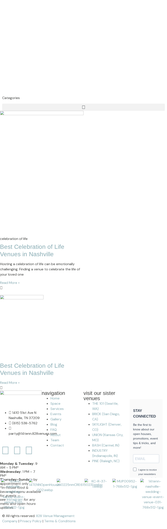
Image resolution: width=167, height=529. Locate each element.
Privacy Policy (31, 521)
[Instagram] (17, 450)
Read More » (10, 282)
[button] (83, 107)
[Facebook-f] (5, 450)
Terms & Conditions (60, 521)
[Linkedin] (28, 450)
